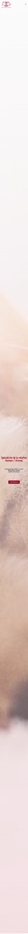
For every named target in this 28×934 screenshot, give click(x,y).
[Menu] (25, 4)
